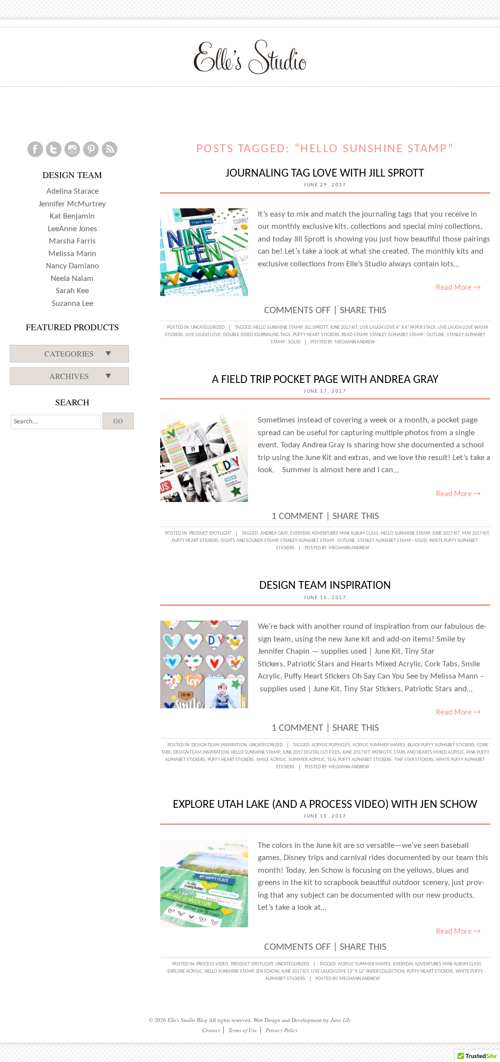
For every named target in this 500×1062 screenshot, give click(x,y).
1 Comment (297, 516)
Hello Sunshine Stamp (277, 327)
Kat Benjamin (72, 216)
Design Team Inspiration (325, 586)
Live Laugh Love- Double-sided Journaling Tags (238, 335)
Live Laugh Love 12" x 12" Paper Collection (357, 971)
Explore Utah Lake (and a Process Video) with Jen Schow (325, 805)
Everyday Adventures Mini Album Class (334, 533)
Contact (211, 1030)
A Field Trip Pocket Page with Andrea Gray (325, 380)
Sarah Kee (72, 291)
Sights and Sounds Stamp (249, 540)
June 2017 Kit (343, 327)
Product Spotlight (210, 533)
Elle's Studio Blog (187, 1019)
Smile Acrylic (271, 759)
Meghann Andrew (354, 342)
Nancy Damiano (72, 266)
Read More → (458, 288)
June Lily (341, 1019)
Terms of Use (243, 1030)
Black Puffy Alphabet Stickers (441, 745)
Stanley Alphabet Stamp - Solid (392, 540)
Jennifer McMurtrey (72, 204)
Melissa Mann (72, 254)
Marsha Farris (72, 241)
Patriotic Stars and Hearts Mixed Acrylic (418, 752)
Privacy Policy (282, 1030)
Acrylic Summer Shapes (379, 745)
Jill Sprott (316, 327)
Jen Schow (267, 971)
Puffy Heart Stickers (316, 335)
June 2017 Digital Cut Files (311, 752)
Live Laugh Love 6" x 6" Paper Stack (398, 327)
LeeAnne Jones (72, 229)
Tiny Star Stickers (414, 759)
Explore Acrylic (184, 971)
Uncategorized (208, 327)
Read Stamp (354, 335)
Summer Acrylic (307, 759)
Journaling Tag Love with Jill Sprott (325, 174)
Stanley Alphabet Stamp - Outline (407, 335)
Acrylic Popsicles (331, 745)
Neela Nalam (72, 279)
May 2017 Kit (475, 533)
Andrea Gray (274, 533)
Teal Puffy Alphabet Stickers (359, 759)
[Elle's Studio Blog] (250, 56)
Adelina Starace (72, 191)
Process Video (212, 964)
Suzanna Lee (72, 304)
